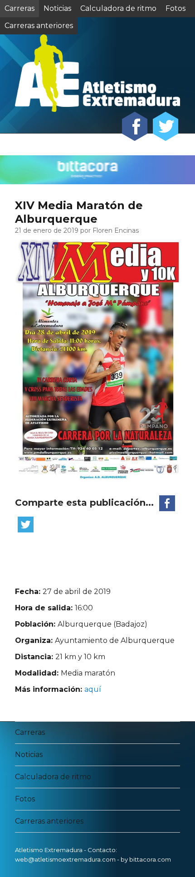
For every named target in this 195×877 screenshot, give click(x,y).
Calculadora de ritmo (118, 8)
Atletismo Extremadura (49, 849)
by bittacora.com (146, 859)
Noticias (57, 8)
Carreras (19, 8)
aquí (92, 689)
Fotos (175, 8)
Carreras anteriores (49, 821)
